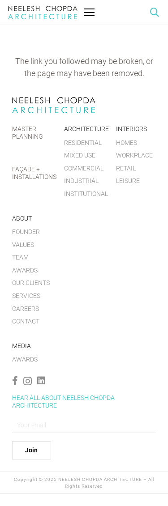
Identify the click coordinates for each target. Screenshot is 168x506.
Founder (26, 231)
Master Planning (27, 132)
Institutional (86, 193)
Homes (126, 142)
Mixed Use (79, 155)
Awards (25, 270)
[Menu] (89, 12)
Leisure (128, 180)
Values (23, 244)
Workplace (134, 155)
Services (26, 295)
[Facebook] (15, 380)
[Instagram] (27, 381)
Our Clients (31, 282)
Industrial (81, 180)
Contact (25, 321)
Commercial (83, 168)
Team (20, 257)
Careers (25, 308)
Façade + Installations (34, 173)
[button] (154, 12)
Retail (126, 168)
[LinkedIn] (41, 380)
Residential (83, 142)
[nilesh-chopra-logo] (43, 12)
